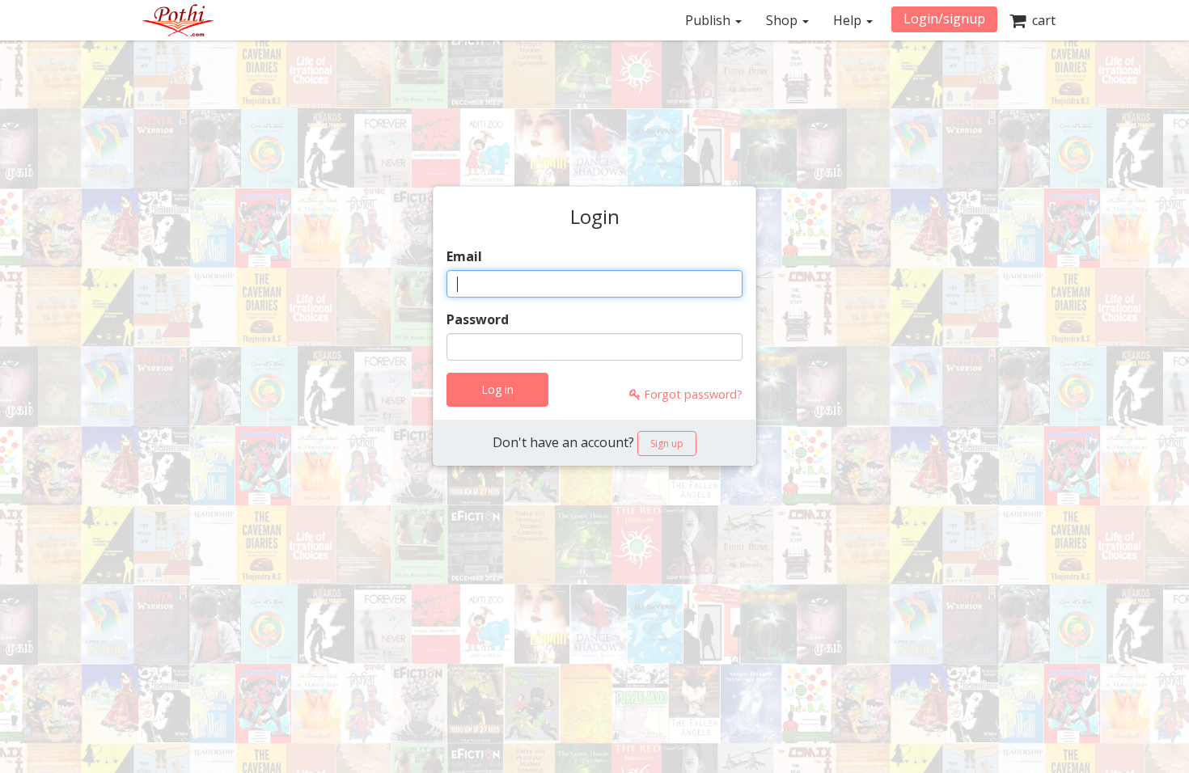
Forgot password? (692, 394)
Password (477, 319)
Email (464, 256)
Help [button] (849, 20)
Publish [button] (709, 20)
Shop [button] (783, 20)
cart (1041, 20)
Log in (497, 389)
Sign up (666, 443)
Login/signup (944, 18)
